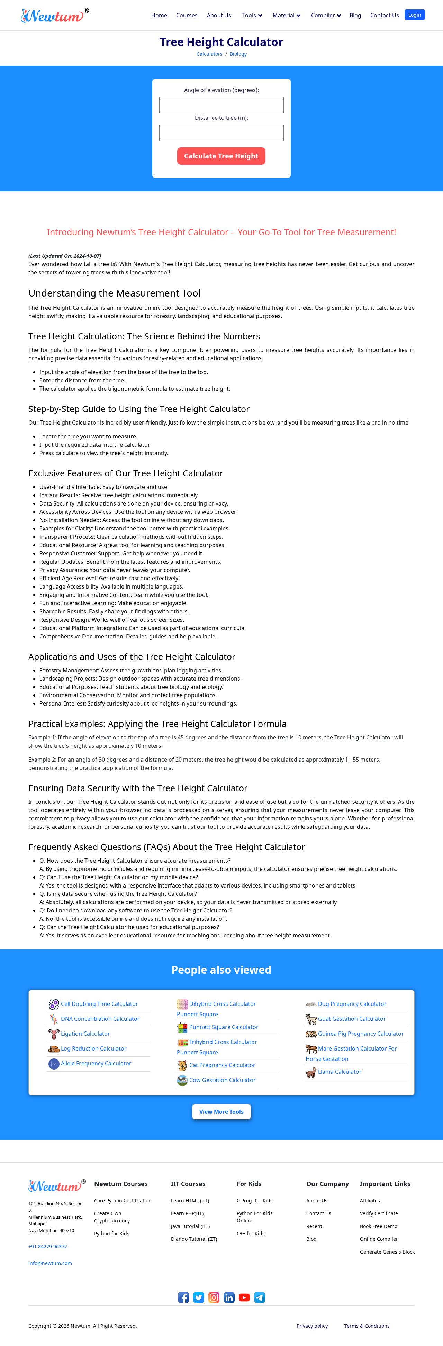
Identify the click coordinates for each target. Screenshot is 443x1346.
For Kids (249, 1184)
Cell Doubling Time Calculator (99, 1004)
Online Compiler (379, 1239)
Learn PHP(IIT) (187, 1213)
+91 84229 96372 (47, 1246)
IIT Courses (188, 1184)
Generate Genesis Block (387, 1251)
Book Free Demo (378, 1226)
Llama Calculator (339, 1071)
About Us (219, 15)
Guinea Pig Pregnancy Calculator (360, 1033)
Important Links (385, 1184)
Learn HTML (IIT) (190, 1200)
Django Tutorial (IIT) (194, 1239)
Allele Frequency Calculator (96, 1063)
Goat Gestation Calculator (351, 1018)
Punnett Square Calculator (223, 1027)
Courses (187, 15)
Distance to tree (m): (221, 117)
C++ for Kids (251, 1233)
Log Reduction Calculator (93, 1048)
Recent (314, 1226)
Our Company (327, 1184)
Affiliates (370, 1200)
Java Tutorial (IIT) (190, 1226)
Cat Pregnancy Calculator (221, 1065)
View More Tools (221, 1112)
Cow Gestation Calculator (222, 1080)
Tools (249, 15)
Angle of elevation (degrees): (221, 90)
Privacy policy (312, 1325)
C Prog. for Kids (255, 1200)
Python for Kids (111, 1233)
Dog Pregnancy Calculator (352, 1004)
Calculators (210, 54)
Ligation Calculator (85, 1033)
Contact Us (384, 15)
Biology (238, 54)
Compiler (323, 15)
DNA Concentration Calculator (100, 1018)
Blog (355, 15)
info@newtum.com (50, 1263)
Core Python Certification (123, 1200)
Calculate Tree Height (221, 156)
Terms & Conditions (367, 1325)
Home (159, 15)
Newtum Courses (121, 1184)
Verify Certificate (379, 1213)
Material (284, 15)
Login (414, 14)
